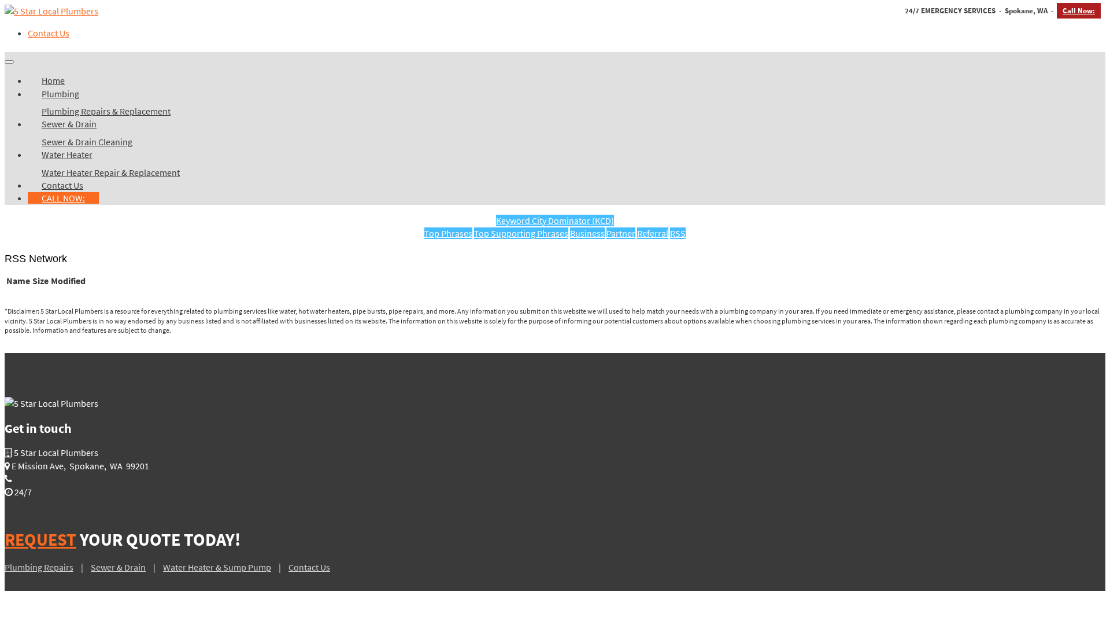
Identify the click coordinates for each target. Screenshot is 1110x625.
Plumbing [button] (60, 94)
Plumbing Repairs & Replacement (106, 111)
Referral (652, 233)
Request (40, 539)
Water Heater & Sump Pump (217, 567)
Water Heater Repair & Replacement (111, 172)
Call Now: (1079, 11)
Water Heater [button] (67, 154)
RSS (678, 233)
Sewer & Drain (118, 567)
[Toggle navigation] (9, 62)
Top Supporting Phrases (521, 233)
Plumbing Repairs (39, 567)
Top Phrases (448, 233)
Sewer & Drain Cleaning (87, 142)
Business (587, 233)
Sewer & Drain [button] (69, 124)
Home (53, 80)
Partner (620, 233)
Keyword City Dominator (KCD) (555, 220)
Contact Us (48, 33)
